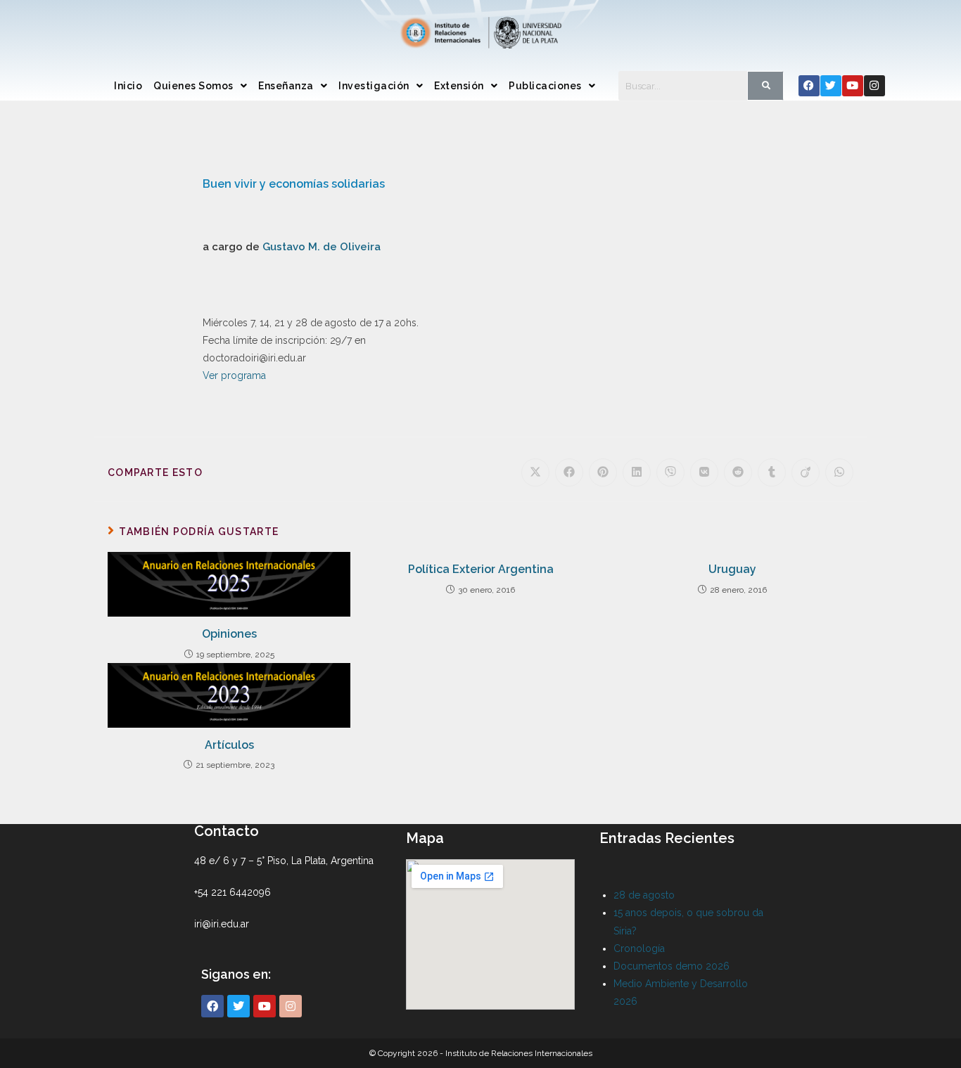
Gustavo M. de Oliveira (321, 246)
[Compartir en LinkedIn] (637, 472)
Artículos (229, 745)
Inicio (128, 85)
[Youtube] (852, 85)
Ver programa (234, 375)
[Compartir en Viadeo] (805, 472)
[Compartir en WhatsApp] (839, 472)
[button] (200, 86)
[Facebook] (809, 85)
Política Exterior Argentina (481, 569)
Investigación (373, 85)
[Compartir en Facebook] (569, 472)
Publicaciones (545, 85)
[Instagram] (874, 85)
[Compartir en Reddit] (738, 472)
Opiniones (229, 634)
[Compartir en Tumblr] (772, 472)
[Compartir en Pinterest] (603, 472)
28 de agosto (644, 895)
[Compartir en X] (535, 472)
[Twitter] (830, 85)
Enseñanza (286, 85)
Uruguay (732, 569)
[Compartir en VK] (704, 472)
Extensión (459, 85)
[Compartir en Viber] (670, 472)
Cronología (639, 948)
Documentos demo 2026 (671, 966)
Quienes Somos (193, 85)
